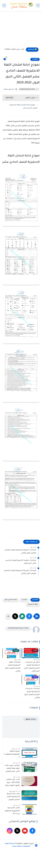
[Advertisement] (21, 29)
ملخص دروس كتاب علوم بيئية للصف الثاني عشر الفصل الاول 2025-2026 (12, 769)
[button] (29, 616)
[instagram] (10, 831)
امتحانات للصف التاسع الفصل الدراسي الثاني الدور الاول (20, 562)
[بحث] (4, 5)
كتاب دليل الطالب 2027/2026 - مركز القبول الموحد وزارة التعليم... (14, 49)
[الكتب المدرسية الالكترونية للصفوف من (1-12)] (29, 809)
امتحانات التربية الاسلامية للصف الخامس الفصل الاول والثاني (20, 572)
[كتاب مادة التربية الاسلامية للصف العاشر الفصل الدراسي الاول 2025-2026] (29, 795)
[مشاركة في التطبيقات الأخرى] (8, 616)
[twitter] (17, 831)
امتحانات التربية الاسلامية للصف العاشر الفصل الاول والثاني (20, 551)
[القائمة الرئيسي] (38, 5)
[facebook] (32, 831)
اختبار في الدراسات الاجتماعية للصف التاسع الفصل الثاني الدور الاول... (32, 666)
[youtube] (25, 831)
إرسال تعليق (30, 719)
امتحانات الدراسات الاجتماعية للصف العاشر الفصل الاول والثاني (32, 693)
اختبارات (35, 59)
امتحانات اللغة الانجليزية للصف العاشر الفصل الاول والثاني (12, 666)
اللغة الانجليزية (33, 604)
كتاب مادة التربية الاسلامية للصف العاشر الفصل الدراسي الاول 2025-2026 (12, 797)
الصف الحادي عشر (11, 600)
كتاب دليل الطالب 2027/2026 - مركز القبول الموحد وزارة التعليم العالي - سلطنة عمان (12, 783)
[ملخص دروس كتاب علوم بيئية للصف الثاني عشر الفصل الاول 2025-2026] (29, 767)
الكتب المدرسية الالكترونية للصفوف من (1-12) (12, 811)
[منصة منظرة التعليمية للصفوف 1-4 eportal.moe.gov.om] (29, 753)
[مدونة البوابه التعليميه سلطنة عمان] (21, 5)
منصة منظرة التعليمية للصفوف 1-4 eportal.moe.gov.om (11, 754)
